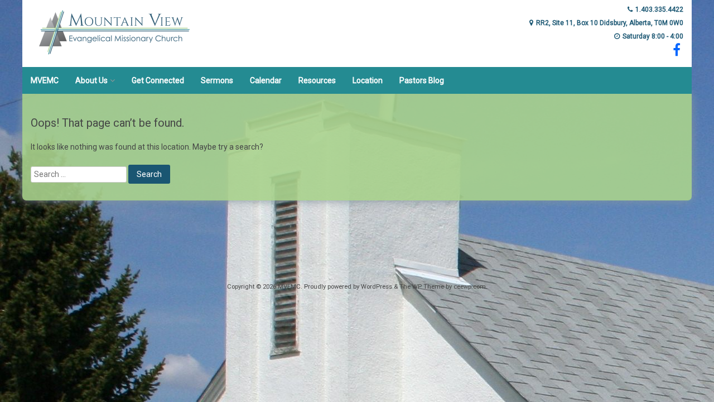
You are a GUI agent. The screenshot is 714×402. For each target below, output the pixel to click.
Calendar (266, 80)
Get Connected (158, 80)
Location (368, 80)
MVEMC (45, 80)
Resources (317, 80)
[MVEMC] (114, 59)
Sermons (217, 80)
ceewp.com (470, 286)
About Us (91, 80)
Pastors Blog (421, 80)
